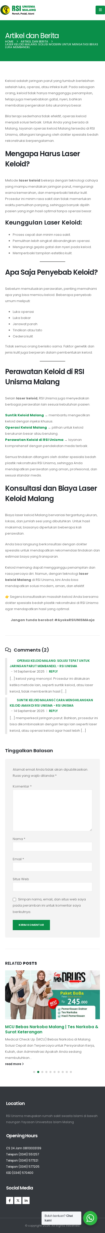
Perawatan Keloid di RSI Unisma (34, 439)
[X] (17, 1200)
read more (13, 1064)
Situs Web (21, 879)
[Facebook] (9, 1200)
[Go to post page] (52, 994)
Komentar (22, 786)
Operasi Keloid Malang (26, 427)
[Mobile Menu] (100, 10)
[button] (34, 1072)
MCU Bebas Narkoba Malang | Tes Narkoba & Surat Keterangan (51, 1029)
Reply (53, 671)
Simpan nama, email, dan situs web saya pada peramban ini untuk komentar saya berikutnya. (49, 905)
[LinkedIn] (26, 1200)
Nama (19, 838)
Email (18, 859)
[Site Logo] (18, 10)
